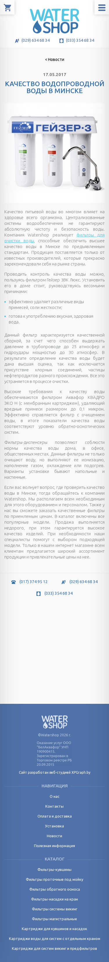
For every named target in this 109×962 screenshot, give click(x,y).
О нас (54, 796)
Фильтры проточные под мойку (54, 879)
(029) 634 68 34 (35, 40)
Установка (54, 826)
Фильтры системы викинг (54, 909)
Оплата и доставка (54, 816)
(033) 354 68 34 (79, 40)
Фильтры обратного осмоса (54, 889)
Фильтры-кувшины (54, 869)
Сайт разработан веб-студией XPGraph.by (54, 772)
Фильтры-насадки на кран (54, 899)
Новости (56, 59)
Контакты (54, 806)
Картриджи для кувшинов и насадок (54, 929)
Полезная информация (54, 846)
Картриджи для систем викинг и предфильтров (54, 948)
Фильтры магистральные (54, 919)
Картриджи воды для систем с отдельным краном (54, 938)
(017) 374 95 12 (33, 581)
